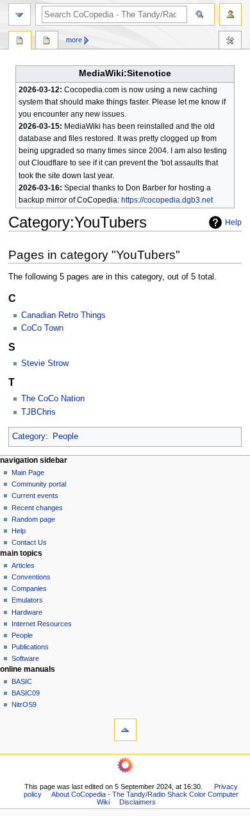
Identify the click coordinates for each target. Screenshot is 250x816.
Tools (230, 41)
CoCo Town (42, 328)
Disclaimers (137, 802)
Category (29, 436)
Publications (30, 647)
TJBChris (38, 412)
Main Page (28, 472)
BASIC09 (26, 693)
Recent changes (37, 508)
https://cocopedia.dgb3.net (167, 200)
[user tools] (230, 14)
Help (233, 222)
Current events (35, 495)
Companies (29, 588)
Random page (33, 519)
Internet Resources (42, 624)
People (65, 436)
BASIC (22, 681)
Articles (23, 565)
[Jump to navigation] (19, 14)
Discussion (47, 41)
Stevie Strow (45, 363)
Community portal (39, 484)
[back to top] (125, 730)
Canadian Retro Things (63, 315)
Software (25, 658)
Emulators (27, 600)
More (74, 40)
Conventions (31, 577)
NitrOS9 (24, 704)
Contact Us (29, 542)
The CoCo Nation (53, 398)
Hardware (27, 612)
